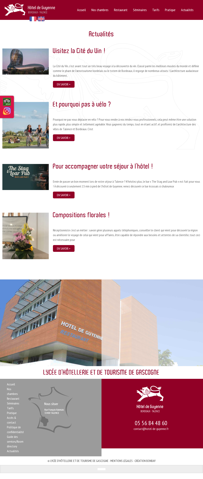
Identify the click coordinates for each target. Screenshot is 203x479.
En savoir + (64, 84)
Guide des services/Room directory (15, 441)
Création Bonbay (145, 461)
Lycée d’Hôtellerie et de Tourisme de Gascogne (79, 461)
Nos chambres (99, 10)
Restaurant (120, 10)
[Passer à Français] (100, 469)
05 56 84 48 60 (151, 423)
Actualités (187, 10)
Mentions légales (121, 461)
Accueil (81, 10)
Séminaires (140, 10)
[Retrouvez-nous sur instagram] (7, 112)
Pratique (170, 10)
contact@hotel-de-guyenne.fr (151, 429)
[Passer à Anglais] (103, 469)
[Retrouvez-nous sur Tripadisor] (7, 103)
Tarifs (155, 10)
